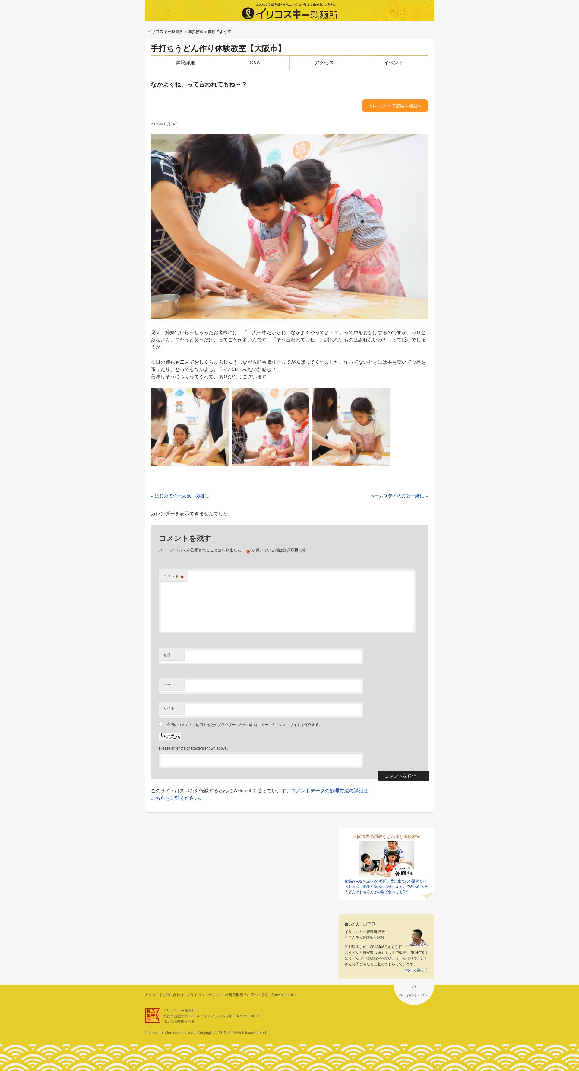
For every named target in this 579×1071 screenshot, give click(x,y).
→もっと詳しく (415, 969)
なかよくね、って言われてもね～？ (199, 83)
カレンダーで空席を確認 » (395, 105)
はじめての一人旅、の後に (182, 495)
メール (169, 684)
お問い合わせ (173, 994)
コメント (173, 576)
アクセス (324, 62)
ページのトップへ (413, 994)
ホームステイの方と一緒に (397, 495)
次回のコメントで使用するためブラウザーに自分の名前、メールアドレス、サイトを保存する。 (244, 724)
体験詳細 (185, 62)
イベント (393, 62)
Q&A (255, 62)
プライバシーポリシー (204, 994)
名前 (167, 654)
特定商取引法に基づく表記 (247, 994)
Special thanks (283, 994)
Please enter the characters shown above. (193, 747)
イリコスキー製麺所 (165, 31)
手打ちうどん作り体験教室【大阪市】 (218, 47)
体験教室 (195, 31)
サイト (169, 708)
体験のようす (219, 31)
